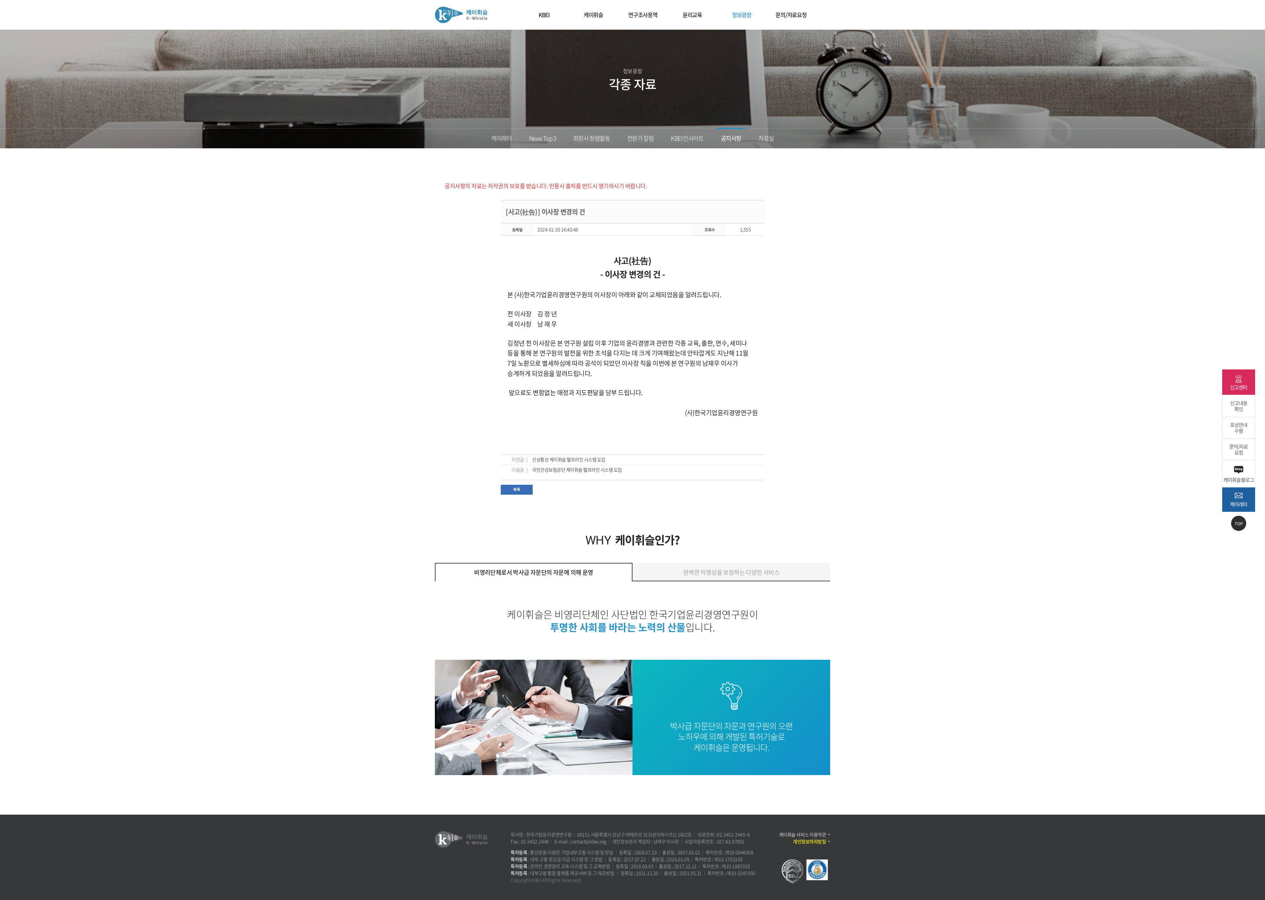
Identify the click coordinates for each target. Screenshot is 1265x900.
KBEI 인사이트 (687, 138)
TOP (1239, 523)
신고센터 (1238, 387)
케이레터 (501, 138)
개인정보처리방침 (809, 841)
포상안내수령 (1238, 427)
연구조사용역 (643, 15)
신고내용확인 (1238, 406)
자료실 (766, 138)
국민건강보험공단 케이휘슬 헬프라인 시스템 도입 (577, 469)
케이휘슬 (461, 15)
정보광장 (741, 15)
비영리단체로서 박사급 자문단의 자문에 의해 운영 (533, 572)
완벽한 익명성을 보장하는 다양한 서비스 (731, 572)
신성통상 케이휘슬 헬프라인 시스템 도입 (568, 459)
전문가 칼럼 (640, 138)
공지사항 (731, 138)
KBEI (544, 15)
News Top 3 (542, 138)
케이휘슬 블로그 (1238, 479)
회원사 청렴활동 (591, 138)
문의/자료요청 (791, 15)
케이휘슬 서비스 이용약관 (802, 834)
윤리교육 (692, 15)
